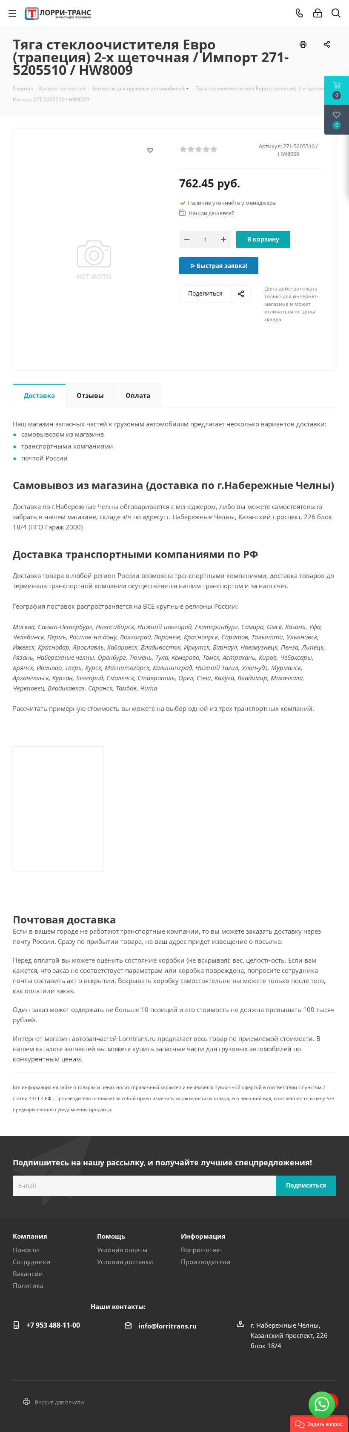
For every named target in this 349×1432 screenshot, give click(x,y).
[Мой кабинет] (317, 13)
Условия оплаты (122, 1249)
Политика (28, 1285)
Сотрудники (32, 1261)
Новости (26, 1249)
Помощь (111, 1236)
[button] (319, 1423)
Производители (206, 1261)
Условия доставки (125, 1261)
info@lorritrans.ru (167, 1325)
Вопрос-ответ (202, 1249)
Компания (30, 1236)
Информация (203, 1236)
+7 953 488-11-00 (53, 1325)
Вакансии (28, 1273)
